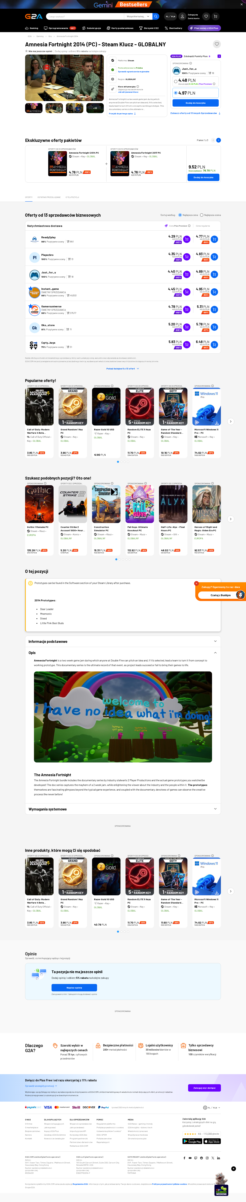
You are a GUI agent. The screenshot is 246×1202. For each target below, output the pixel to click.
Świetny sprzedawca (53, 292)
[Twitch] (195, 1158)
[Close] (241, 4)
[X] (213, 1158)
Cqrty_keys (48, 342)
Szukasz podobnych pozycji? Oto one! (58, 478)
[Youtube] (190, 1158)
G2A (29, 36)
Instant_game (50, 288)
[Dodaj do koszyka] (214, 239)
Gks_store (48, 325)
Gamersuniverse (51, 306)
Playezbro (47, 254)
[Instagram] (207, 1158)
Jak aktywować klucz (128, 92)
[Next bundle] (218, 140)
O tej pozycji (72, 197)
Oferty (28, 197)
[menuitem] (31, 28)
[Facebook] (184, 1158)
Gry (50, 36)
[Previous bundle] (213, 140)
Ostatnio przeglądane (49, 197)
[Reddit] (201, 1158)
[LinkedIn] (218, 1158)
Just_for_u (189, 68)
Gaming (40, 36)
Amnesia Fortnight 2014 (67, 36)
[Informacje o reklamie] (190, 63)
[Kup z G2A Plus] (186, 239)
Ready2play (48, 237)
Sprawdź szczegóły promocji (39, 1085)
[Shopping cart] (216, 16)
